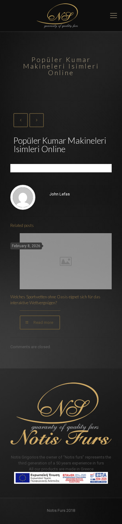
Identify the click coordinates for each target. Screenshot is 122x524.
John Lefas (59, 194)
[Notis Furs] (61, 15)
